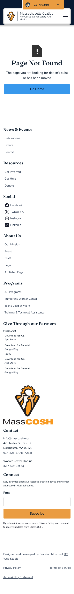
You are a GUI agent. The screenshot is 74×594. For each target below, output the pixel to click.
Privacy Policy (46, 523)
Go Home (37, 89)
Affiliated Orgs (14, 272)
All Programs (13, 292)
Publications (12, 138)
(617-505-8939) (13, 466)
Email (7, 493)
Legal (8, 265)
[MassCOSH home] (37, 405)
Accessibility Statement (18, 577)
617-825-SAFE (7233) (17, 453)
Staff (8, 258)
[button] (43, 4)
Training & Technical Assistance (24, 312)
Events (9, 145)
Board (8, 251)
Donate (9, 186)
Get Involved (13, 172)
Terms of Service (60, 568)
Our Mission (12, 244)
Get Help (10, 179)
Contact (9, 152)
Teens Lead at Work (17, 306)
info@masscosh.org (16, 438)
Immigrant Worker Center (21, 299)
